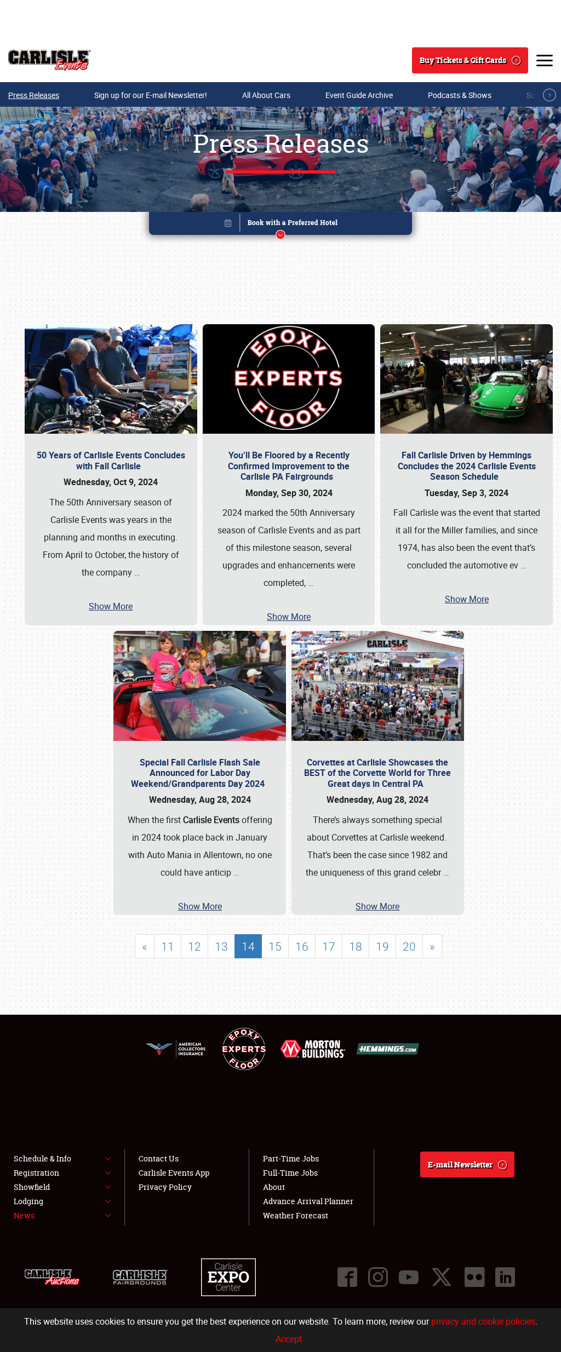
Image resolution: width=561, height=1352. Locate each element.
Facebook (347, 1277)
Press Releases (33, 95)
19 (382, 946)
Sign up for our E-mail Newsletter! (150, 95)
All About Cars (266, 95)
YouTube (409, 1277)
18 (355, 946)
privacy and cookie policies (483, 1321)
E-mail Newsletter (460, 1164)
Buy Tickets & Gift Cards (463, 60)
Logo (49, 60)
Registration (36, 1172)
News (24, 1215)
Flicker (474, 1277)
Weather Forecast (295, 1215)
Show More (111, 606)
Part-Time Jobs (291, 1158)
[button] (280, 225)
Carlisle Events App (174, 1172)
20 (409, 946)
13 (221, 946)
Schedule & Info (42, 1158)
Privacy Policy (165, 1187)
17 (328, 946)
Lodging (28, 1201)
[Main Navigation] (544, 60)
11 (167, 946)
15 (275, 946)
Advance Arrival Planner (308, 1201)
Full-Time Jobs (290, 1172)
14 (248, 946)
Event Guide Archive (359, 95)
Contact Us (159, 1158)
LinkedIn (505, 1277)
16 (301, 946)
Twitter (441, 1277)
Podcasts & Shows (459, 95)
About (274, 1187)
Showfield (32, 1187)
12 (194, 946)
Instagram (378, 1277)
